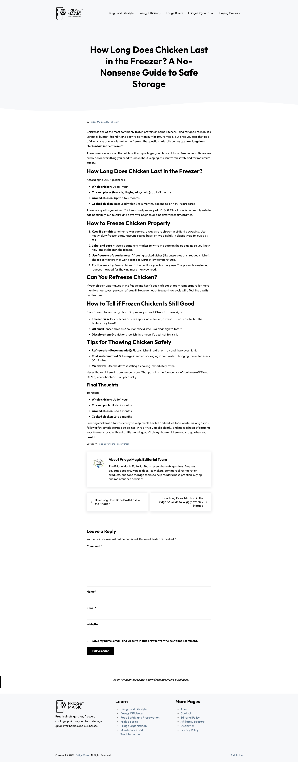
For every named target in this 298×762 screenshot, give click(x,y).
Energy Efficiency (131, 713)
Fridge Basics (129, 721)
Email (91, 608)
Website (92, 624)
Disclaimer (187, 726)
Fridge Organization (133, 726)
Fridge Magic (82, 755)
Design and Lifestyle (133, 709)
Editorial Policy (190, 717)
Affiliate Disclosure (193, 721)
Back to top (236, 755)
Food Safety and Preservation (113, 443)
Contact (186, 713)
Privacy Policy (189, 730)
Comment (94, 546)
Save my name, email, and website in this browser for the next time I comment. (145, 641)
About (185, 709)
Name (92, 591)
